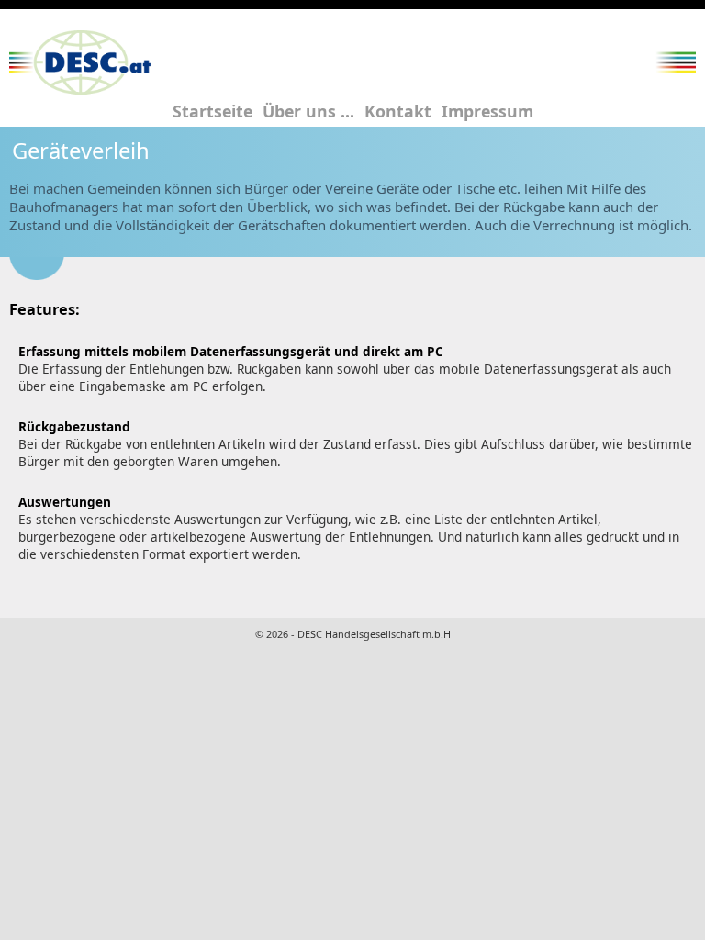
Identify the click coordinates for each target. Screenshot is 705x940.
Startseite (212, 111)
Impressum (487, 111)
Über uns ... (308, 111)
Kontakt (397, 111)
